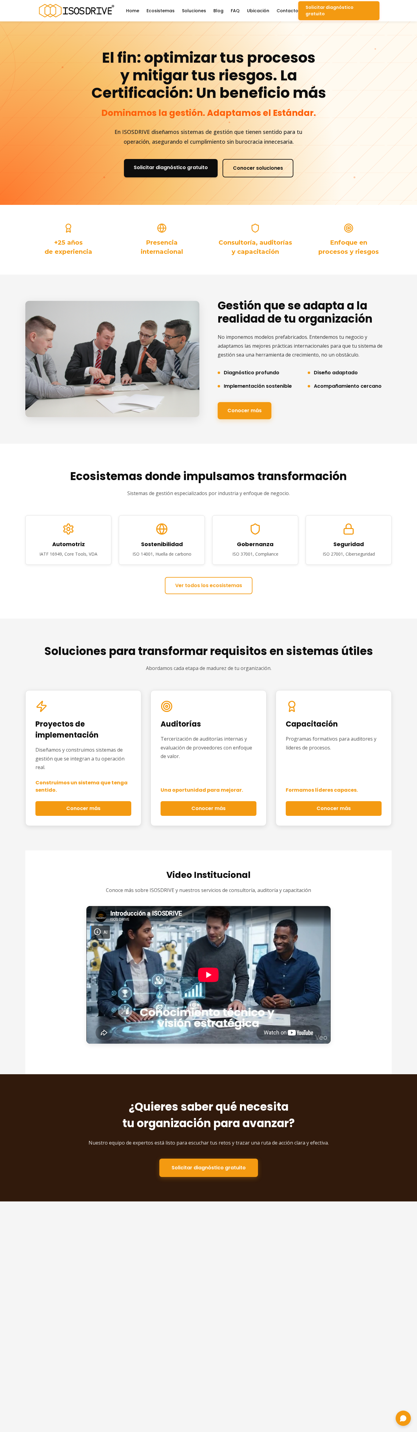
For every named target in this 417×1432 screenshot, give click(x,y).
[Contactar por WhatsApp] (403, 1418)
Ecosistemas (161, 11)
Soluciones (194, 11)
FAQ (235, 11)
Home (132, 11)
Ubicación (258, 11)
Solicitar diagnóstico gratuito (330, 10)
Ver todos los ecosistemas (208, 585)
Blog (218, 11)
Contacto (287, 11)
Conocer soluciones (258, 168)
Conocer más (244, 410)
